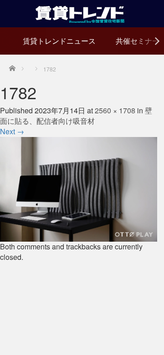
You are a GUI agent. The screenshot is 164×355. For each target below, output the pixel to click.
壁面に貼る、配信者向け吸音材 (76, 115)
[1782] (78, 188)
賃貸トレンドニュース (59, 41)
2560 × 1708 (115, 110)
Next (12, 131)
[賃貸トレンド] (82, 12)
